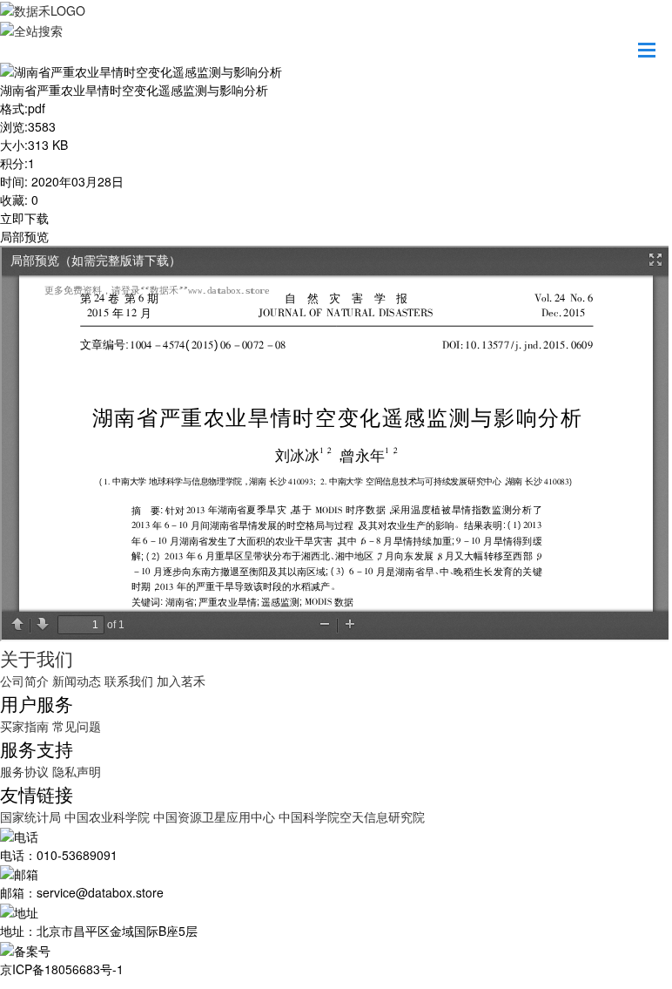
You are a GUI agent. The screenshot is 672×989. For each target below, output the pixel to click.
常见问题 (76, 726)
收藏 (12, 199)
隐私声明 (76, 771)
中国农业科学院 (108, 816)
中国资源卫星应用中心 (214, 816)
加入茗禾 (181, 680)
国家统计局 (32, 816)
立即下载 (24, 218)
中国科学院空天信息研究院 (352, 816)
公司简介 (24, 680)
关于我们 (36, 658)
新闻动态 (76, 680)
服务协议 (24, 771)
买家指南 (24, 726)
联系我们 (128, 680)
